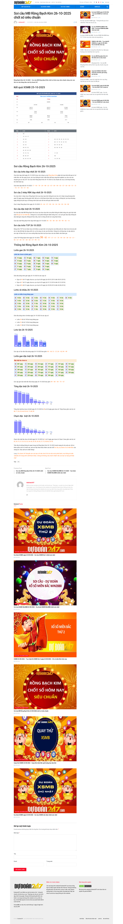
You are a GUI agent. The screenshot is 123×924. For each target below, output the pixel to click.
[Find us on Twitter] (96, 2)
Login (107, 2)
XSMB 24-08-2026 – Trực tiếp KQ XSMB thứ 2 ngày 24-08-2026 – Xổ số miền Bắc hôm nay (40, 659)
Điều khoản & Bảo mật (45, 2)
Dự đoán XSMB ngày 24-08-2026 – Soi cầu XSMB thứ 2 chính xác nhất (34, 555)
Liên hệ (53, 2)
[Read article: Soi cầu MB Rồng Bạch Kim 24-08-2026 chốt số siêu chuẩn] (45, 686)
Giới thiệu (37, 2)
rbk (18, 461)
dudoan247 (22, 22)
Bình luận (17, 833)
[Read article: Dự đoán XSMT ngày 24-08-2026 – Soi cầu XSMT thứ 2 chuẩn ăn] (85, 88)
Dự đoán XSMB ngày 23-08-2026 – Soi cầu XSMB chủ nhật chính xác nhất (35, 815)
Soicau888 (16, 904)
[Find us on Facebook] (94, 2)
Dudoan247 (20, 918)
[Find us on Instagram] (100, 2)
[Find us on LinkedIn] (103, 2)
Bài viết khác (59, 2)
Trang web (49, 861)
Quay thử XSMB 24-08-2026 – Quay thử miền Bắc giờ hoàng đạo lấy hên (35, 763)
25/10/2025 (30, 22)
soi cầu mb (23, 904)
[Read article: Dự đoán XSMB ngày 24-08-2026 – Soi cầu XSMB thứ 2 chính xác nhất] (45, 530)
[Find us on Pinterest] (98, 2)
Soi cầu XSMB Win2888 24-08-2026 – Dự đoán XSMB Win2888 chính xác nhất (36, 607)
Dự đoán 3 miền (45, 6)
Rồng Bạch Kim (52, 175)
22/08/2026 (17, 817)
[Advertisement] (94, 129)
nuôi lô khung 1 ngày (31, 904)
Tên (15, 854)
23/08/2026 (17, 557)
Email (15, 861)
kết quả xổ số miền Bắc (23, 214)
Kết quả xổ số (26, 6)
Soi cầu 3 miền (65, 6)
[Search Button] (107, 7)
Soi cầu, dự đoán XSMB (41, 22)
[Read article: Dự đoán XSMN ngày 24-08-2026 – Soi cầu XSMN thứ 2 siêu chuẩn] (85, 103)
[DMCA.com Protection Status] (85, 886)
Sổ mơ (82, 6)
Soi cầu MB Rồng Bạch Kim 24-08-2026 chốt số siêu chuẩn (31, 711)
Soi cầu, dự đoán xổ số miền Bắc (63, 447)
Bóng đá (97, 6)
